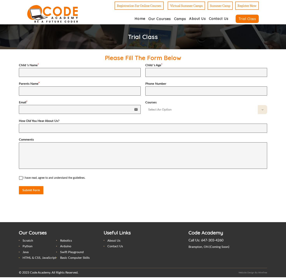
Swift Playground (72, 252)
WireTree (262, 272)
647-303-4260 (212, 240)
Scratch (28, 240)
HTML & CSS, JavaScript (39, 257)
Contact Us (115, 246)
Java (26, 252)
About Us (113, 240)
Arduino (65, 246)
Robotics (66, 240)
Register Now (247, 5)
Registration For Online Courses (139, 5)
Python (27, 246)
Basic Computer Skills (75, 257)
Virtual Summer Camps (186, 5)
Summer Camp (220, 5)
